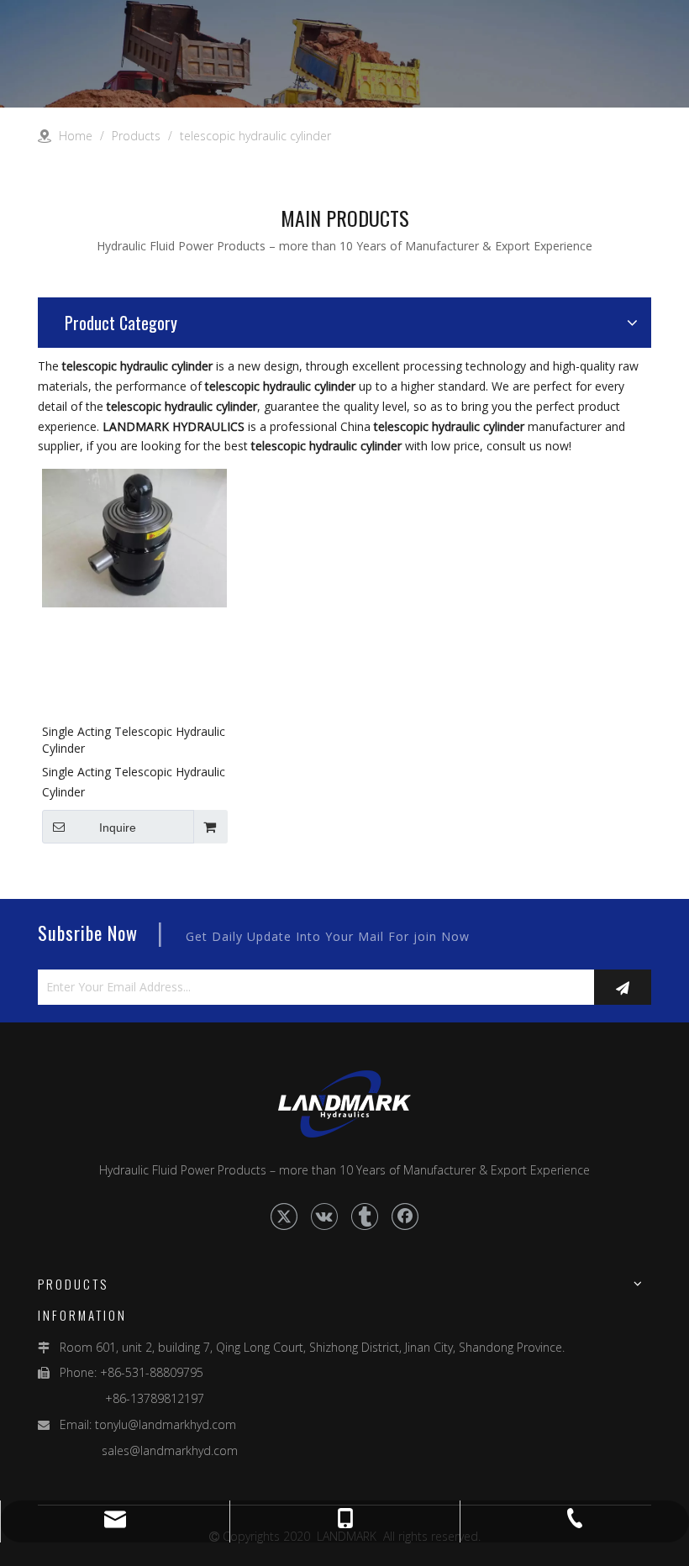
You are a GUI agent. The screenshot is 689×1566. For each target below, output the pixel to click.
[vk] (324, 1216)
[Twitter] (284, 1216)
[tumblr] (364, 1216)
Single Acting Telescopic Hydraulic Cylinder (133, 739)
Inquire (117, 827)
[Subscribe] (622, 987)
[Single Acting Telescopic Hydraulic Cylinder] (134, 536)
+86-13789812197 (121, 1398)
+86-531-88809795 (151, 1372)
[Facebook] (405, 1216)
